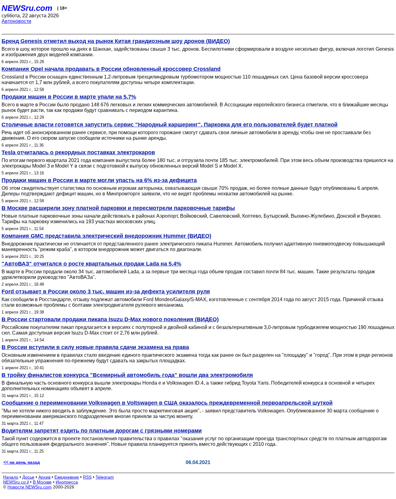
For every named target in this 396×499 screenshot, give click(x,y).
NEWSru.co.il (16, 482)
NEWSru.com (27, 8)
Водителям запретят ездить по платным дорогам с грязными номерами (102, 431)
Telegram (105, 477)
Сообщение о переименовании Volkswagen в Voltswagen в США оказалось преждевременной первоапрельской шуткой (167, 403)
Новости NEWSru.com (29, 486)
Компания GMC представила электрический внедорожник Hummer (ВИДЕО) (106, 236)
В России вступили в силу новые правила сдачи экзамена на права (95, 347)
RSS (87, 477)
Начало (10, 477)
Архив (44, 477)
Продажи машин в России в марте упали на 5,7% (69, 97)
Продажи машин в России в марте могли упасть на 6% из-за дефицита (99, 180)
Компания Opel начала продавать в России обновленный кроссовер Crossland (111, 69)
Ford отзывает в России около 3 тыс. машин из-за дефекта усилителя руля (106, 291)
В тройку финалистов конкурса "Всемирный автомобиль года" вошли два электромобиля (127, 375)
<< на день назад (21, 462)
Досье (28, 477)
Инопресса (67, 482)
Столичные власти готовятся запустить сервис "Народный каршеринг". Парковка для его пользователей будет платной (170, 125)
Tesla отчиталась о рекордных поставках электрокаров (78, 152)
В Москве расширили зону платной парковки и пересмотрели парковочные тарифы (118, 208)
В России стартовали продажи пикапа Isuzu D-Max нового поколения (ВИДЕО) (110, 319)
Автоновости (16, 21)
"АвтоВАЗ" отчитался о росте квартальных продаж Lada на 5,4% (91, 264)
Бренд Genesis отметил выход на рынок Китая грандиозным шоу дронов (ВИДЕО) (116, 41)
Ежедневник (66, 477)
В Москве (42, 482)
